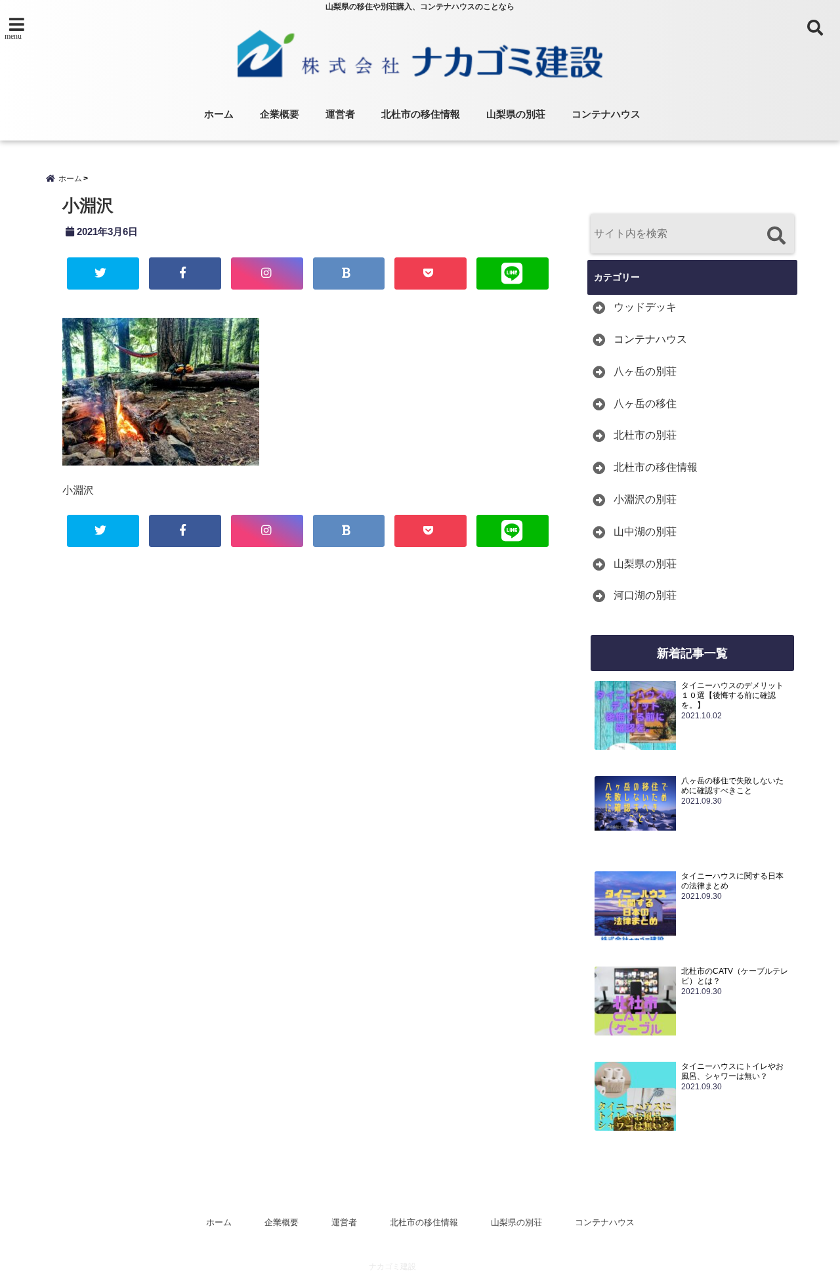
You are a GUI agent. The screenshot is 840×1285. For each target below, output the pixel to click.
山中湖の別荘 (645, 531)
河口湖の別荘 (645, 595)
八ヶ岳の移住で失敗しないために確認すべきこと (732, 786)
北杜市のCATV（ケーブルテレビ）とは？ (734, 976)
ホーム (219, 114)
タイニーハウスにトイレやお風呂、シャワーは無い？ (732, 1071)
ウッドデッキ (645, 307)
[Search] (776, 235)
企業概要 (279, 114)
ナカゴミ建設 (392, 1266)
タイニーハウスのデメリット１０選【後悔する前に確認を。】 (732, 695)
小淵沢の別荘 (645, 499)
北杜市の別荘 (645, 435)
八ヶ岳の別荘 (645, 371)
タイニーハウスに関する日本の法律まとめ (732, 881)
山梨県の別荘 (515, 114)
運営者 (340, 114)
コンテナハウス (606, 114)
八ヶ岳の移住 (645, 403)
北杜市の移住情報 (420, 114)
